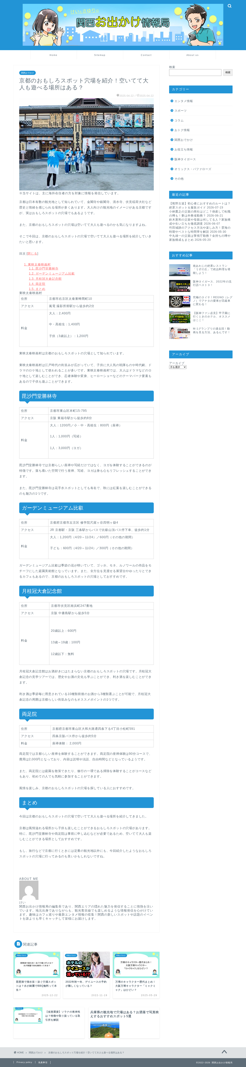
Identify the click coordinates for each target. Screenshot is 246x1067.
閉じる (32, 253)
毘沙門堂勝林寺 (43, 268)
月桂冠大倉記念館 (45, 278)
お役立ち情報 (184, 149)
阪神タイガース (185, 159)
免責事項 (42, 1062)
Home (53, 55)
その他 (179, 178)
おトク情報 (182, 130)
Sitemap (100, 55)
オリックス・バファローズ (193, 169)
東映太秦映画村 (37, 264)
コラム (179, 120)
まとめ (37, 289)
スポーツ (181, 110)
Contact (146, 55)
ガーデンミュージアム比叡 (52, 273)
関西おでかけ (27, 73)
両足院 (37, 284)
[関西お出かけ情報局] (123, 45)
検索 (172, 67)
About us (192, 55)
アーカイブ (176, 363)
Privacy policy (24, 1062)
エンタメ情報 (184, 101)
